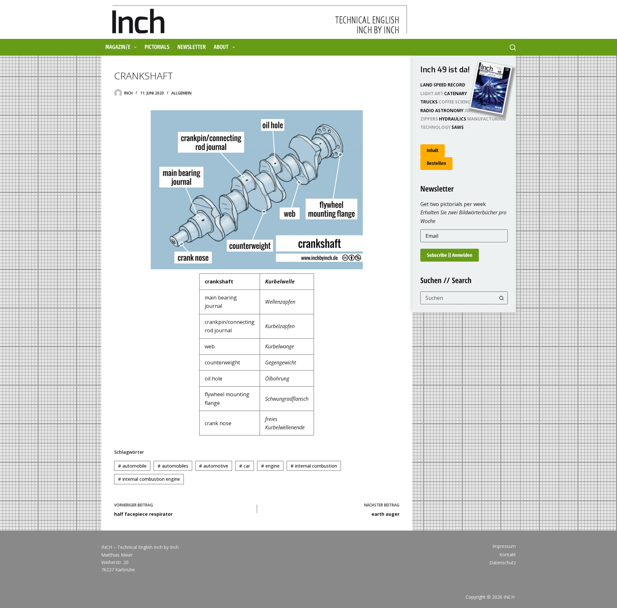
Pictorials (157, 46)
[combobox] (458, 297)
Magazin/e (117, 46)
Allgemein (181, 93)
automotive (213, 466)
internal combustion (314, 466)
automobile (132, 466)
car (244, 466)
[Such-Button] (501, 298)
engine (270, 466)
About (221, 46)
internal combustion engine (149, 479)
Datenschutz (502, 563)
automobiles (172, 466)
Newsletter (191, 46)
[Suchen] (513, 47)
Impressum (504, 546)
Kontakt (507, 555)
